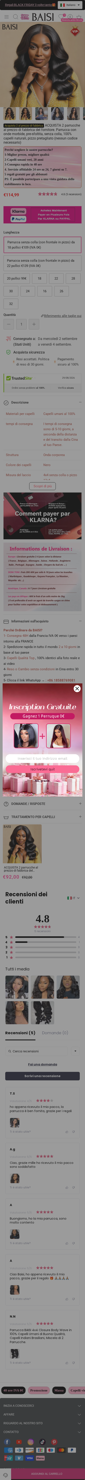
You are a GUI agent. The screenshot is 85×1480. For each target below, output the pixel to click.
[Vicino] (77, 688)
